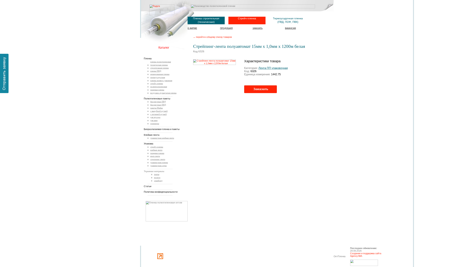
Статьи (147, 186)
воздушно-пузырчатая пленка (163, 93)
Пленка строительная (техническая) (206, 20)
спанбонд (158, 180)
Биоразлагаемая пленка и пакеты (162, 129)
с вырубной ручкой (159, 111)
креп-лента (155, 156)
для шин (154, 120)
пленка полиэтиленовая (160, 62)
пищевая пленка (157, 90)
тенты (156, 174)
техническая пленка (159, 65)
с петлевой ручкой (158, 114)
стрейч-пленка (156, 147)
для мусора (155, 117)
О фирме (192, 28)
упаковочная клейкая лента (162, 138)
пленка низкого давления (161, 80)
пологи (157, 177)
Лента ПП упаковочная (273, 68)
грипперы (154, 123)
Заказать (258, 28)
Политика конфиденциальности (161, 192)
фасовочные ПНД (158, 105)
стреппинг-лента (157, 159)
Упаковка (148, 143)
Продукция (226, 28)
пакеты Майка (156, 108)
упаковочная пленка (159, 162)
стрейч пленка (156, 83)
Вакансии (290, 28)
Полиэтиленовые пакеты (157, 98)
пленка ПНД (155, 71)
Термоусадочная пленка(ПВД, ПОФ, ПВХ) (288, 20)
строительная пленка (159, 68)
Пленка (148, 58)
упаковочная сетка (158, 165)
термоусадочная (157, 77)
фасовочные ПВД (158, 101)
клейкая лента (156, 150)
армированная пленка (159, 74)
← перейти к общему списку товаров (212, 37)
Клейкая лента (151, 135)
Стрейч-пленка (247, 18)
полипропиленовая (158, 86)
